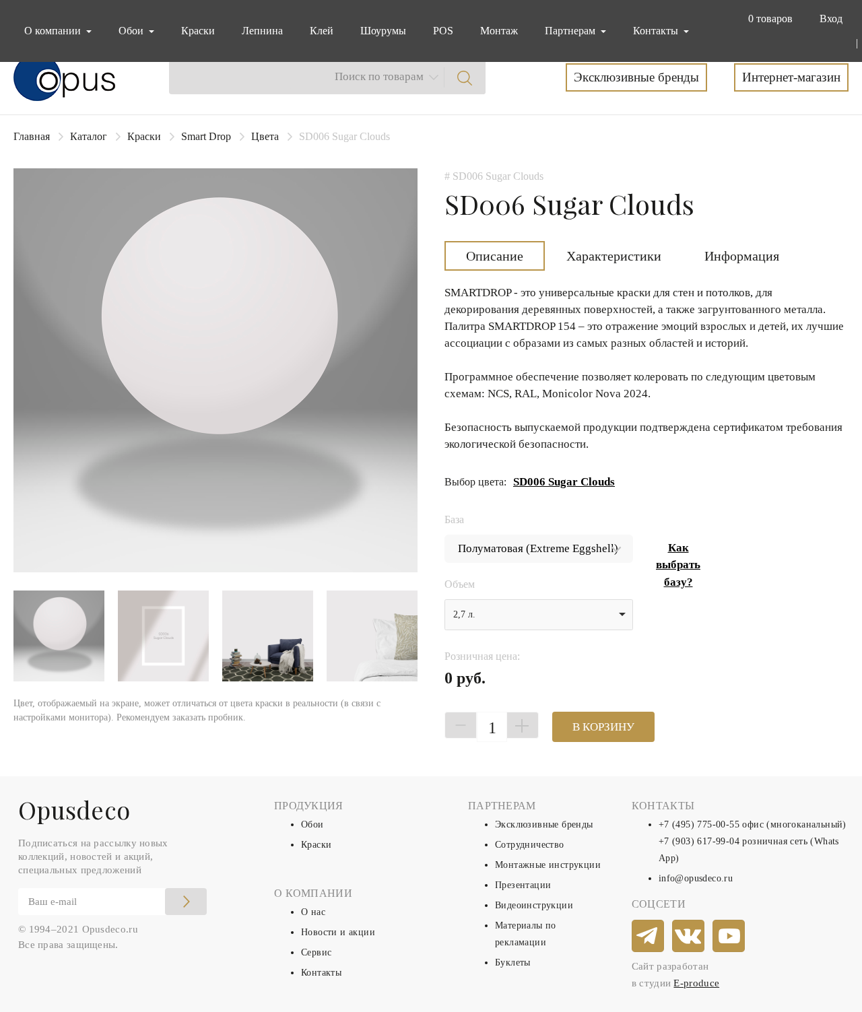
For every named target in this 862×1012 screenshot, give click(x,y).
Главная (31, 136)
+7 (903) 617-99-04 (699, 841)
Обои (312, 824)
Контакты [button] (657, 30)
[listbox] (538, 614)
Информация (741, 255)
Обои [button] (132, 30)
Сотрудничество (529, 845)
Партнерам (571, 30)
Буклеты (513, 962)
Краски (198, 30)
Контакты (321, 973)
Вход (831, 18)
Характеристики (613, 255)
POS (443, 30)
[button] (767, 18)
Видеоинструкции (534, 905)
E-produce (696, 983)
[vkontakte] (689, 936)
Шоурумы (383, 30)
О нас (313, 912)
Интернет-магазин (791, 77)
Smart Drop (206, 136)
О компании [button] (54, 30)
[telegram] (648, 936)
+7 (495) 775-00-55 (699, 824)
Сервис (316, 952)
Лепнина (262, 30)
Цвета (265, 136)
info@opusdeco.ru (696, 878)
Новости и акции (338, 932)
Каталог (88, 136)
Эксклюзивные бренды (636, 77)
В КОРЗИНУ (603, 726)
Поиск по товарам (379, 76)
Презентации (523, 885)
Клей (321, 30)
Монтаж (499, 30)
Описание (494, 255)
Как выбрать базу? (678, 564)
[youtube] (729, 936)
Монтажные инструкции (548, 865)
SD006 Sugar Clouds (564, 481)
